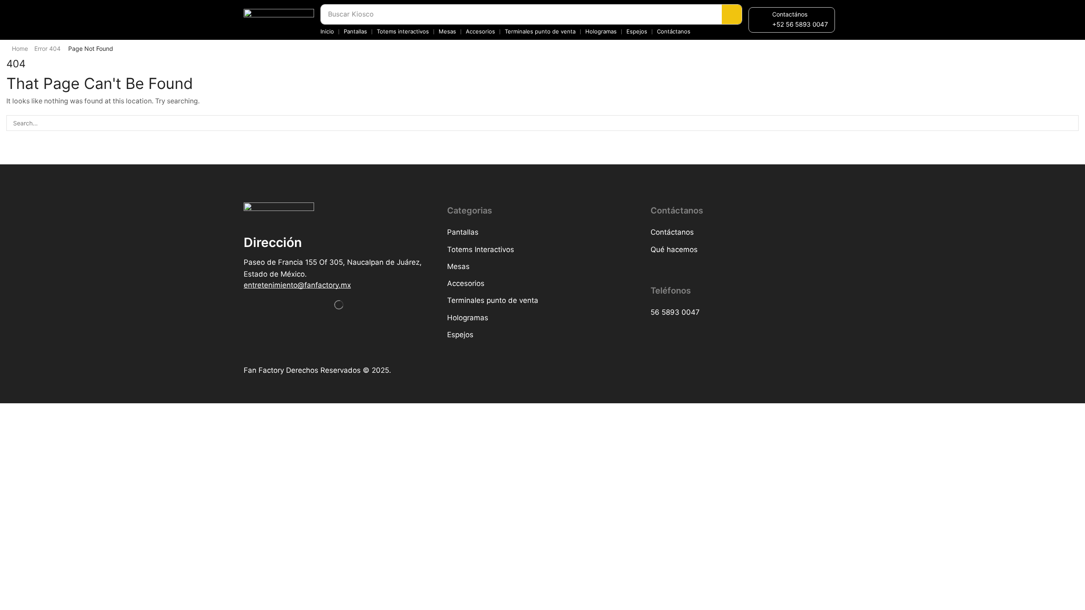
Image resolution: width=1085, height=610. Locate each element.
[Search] (732, 14)
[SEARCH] (1071, 123)
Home (20, 48)
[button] (800, 24)
